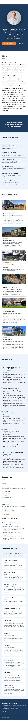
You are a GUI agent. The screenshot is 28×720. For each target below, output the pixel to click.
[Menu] (3, 2)
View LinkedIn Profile (9, 43)
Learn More (21, 43)
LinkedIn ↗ (4, 711)
